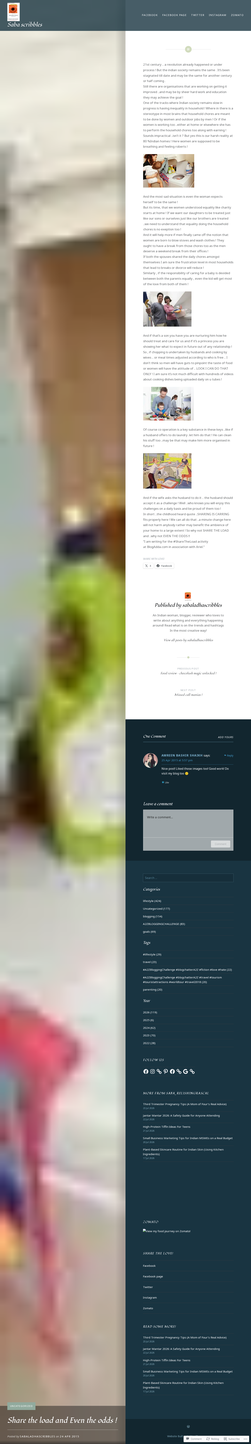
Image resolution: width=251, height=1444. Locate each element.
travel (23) (150, 962)
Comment (220, 843)
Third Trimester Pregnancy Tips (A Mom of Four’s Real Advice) (185, 1104)
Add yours (226, 737)
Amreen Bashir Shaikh (182, 755)
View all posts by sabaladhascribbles (188, 640)
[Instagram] (152, 1071)
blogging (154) (152, 916)
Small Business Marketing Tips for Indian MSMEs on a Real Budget (188, 1138)
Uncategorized (21, 1406)
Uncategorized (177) (156, 908)
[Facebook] (146, 1071)
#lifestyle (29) (152, 954)
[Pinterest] (166, 1071)
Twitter (197, 15)
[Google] (186, 1071)
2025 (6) (148, 1020)
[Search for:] (188, 878)
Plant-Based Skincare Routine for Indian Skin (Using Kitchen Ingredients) (183, 1152)
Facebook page (174, 15)
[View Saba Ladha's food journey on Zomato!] (166, 1231)
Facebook (150, 15)
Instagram (217, 15)
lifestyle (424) (152, 901)
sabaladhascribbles (37, 1436)
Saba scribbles (24, 25)
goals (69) (149, 931)
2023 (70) (149, 1035)
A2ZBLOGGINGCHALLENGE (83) (164, 924)
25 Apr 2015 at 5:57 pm (177, 760)
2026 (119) (150, 1012)
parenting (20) (152, 989)
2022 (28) (149, 1043)
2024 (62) (149, 1028)
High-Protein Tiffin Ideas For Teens (166, 1126)
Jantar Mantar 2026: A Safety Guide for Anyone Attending (181, 1115)
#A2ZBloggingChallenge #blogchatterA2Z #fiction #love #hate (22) (187, 969)
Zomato (237, 15)
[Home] (188, 1426)
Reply (230, 755)
